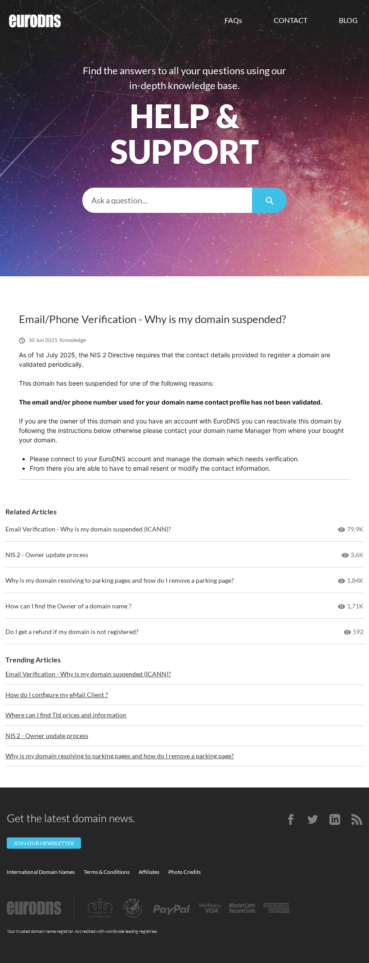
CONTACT (290, 20)
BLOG (348, 20)
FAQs (233, 20)
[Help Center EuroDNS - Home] (35, 20)
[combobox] (167, 200)
